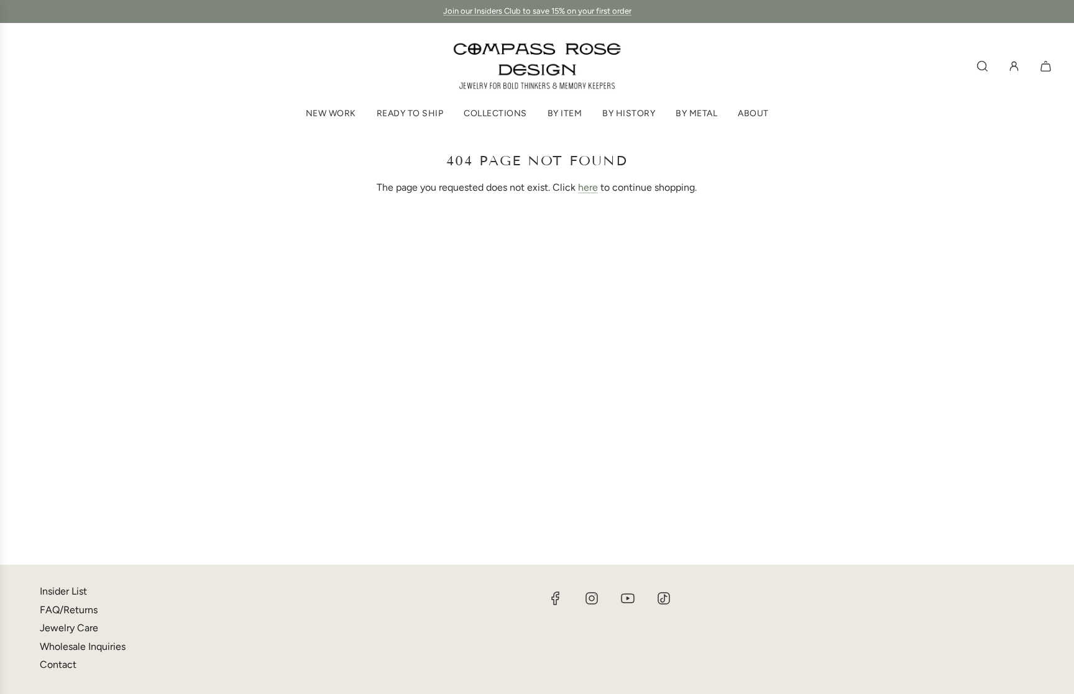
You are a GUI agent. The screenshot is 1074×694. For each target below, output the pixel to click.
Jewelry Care (69, 628)
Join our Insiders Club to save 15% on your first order (537, 11)
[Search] (982, 66)
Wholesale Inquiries (83, 646)
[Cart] (1047, 66)
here (588, 187)
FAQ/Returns (69, 610)
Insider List (63, 591)
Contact (58, 664)
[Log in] (1014, 66)
